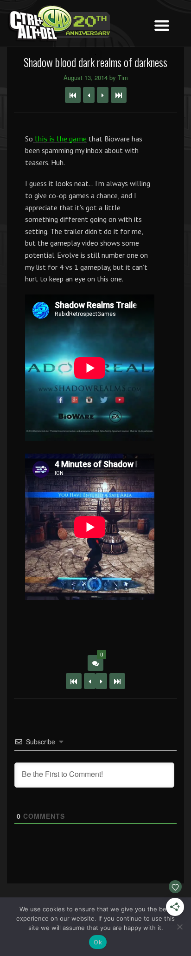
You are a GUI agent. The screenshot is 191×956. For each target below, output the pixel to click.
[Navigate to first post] (73, 95)
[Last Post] (117, 681)
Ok (98, 942)
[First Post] (74, 681)
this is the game (60, 138)
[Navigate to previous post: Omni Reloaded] (89, 95)
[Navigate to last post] (119, 95)
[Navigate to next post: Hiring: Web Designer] (102, 95)
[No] (179, 926)
